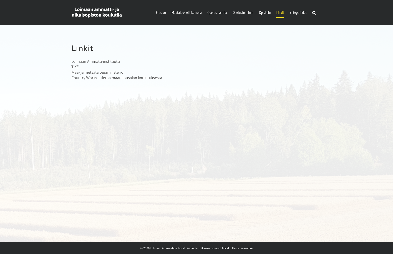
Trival (225, 248)
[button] (314, 12)
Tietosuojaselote (242, 248)
